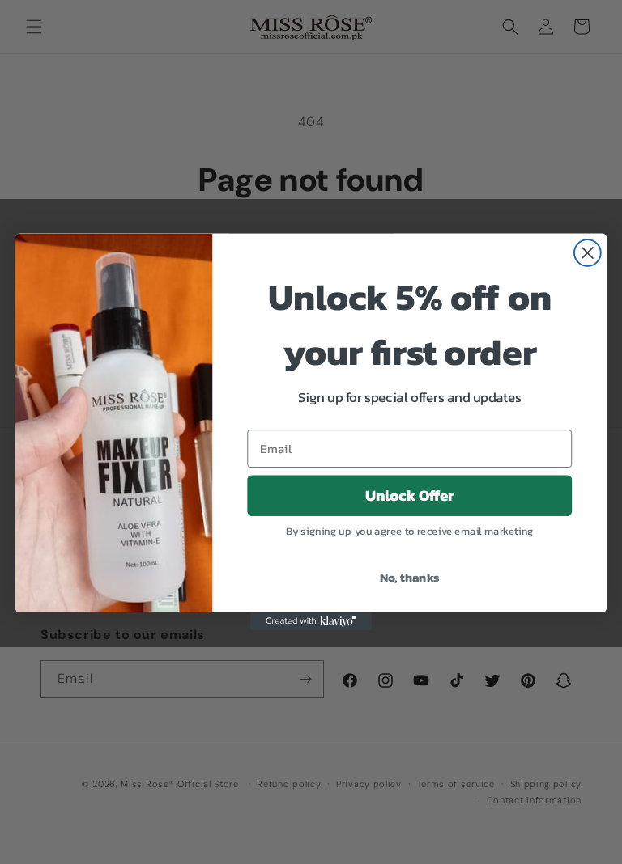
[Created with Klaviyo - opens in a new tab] (311, 621)
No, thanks (410, 577)
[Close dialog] (587, 252)
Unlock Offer (409, 496)
